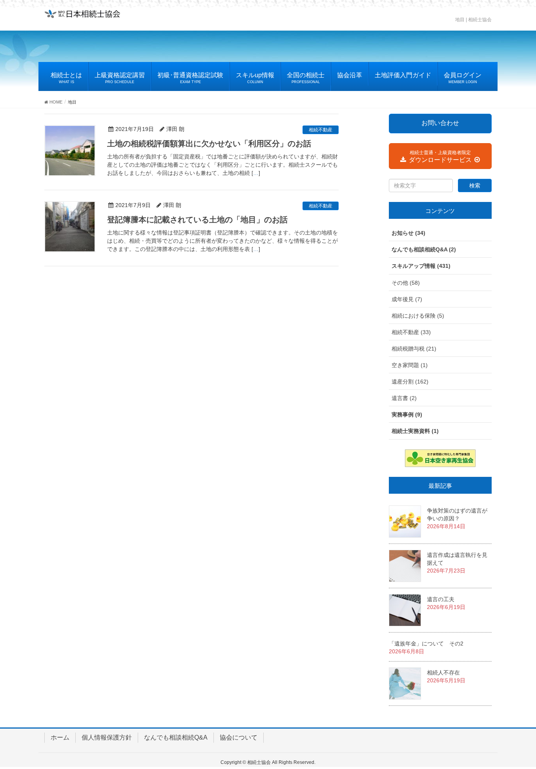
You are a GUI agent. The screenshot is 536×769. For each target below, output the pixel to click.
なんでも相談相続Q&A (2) (424, 249)
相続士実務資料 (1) (415, 431)
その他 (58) (406, 283)
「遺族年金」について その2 (426, 643)
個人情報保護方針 (107, 737)
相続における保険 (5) (418, 316)
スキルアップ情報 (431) (421, 266)
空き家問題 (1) (410, 365)
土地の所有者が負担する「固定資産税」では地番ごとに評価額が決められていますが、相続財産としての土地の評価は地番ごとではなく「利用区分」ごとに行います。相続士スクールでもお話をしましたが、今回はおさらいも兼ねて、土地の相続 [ (222, 164)
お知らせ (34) (408, 233)
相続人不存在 (443, 672)
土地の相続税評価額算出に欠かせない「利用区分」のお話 (209, 143)
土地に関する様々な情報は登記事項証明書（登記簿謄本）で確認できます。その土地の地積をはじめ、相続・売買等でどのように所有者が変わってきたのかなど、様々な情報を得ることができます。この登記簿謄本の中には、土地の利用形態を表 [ (222, 240)
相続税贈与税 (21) (414, 348)
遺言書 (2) (404, 398)
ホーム (60, 737)
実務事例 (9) (407, 414)
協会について (238, 737)
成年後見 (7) (407, 299)
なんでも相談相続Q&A (176, 737)
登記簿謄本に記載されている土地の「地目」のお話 (197, 219)
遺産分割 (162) (410, 381)
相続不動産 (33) (411, 332)
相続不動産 (320, 130)
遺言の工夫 (440, 599)
